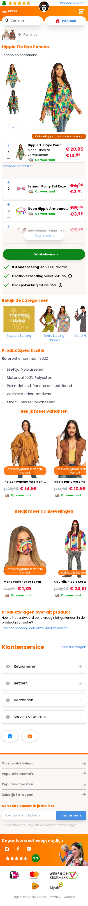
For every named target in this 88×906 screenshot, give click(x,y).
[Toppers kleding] (18, 319)
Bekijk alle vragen (73, 647)
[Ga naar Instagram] (7, 848)
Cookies (69, 897)
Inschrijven (71, 815)
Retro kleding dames (54, 337)
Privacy (55, 897)
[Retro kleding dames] (54, 319)
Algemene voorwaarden (30, 897)
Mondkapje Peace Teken (22, 582)
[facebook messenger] (10, 736)
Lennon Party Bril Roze (47, 186)
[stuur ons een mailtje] (30, 736)
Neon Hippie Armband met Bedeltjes (48, 208)
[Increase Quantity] (8, 146)
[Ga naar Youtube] (29, 848)
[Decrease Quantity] (8, 158)
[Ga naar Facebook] (18, 848)
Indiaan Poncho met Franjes (25, 482)
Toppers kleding (18, 335)
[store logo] (44, 8)
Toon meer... (44, 235)
